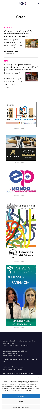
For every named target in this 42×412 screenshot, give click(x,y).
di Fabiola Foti (9, 85)
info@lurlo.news (28, 373)
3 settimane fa (9, 54)
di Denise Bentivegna (11, 51)
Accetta (21, 396)
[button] (39, 377)
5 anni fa (7, 87)
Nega (21, 402)
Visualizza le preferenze (21, 407)
